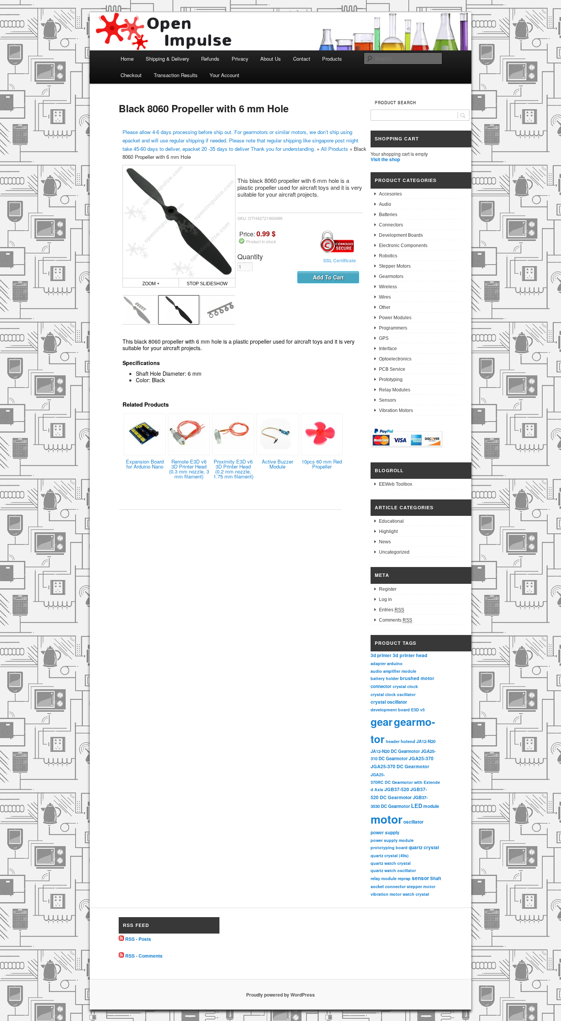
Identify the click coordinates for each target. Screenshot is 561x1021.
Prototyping (391, 379)
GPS (384, 338)
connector (381, 686)
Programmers (393, 328)
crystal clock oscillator (393, 694)
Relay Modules (394, 390)
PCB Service (392, 369)
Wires (385, 297)
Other (384, 307)
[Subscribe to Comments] (121, 955)
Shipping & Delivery (167, 58)
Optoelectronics (395, 359)
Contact (301, 58)
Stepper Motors (395, 266)
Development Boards (401, 235)
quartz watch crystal (391, 863)
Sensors (387, 400)
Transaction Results (176, 75)
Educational (391, 521)
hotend (408, 741)
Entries (391, 609)
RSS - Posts (138, 938)
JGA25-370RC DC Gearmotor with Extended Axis (405, 782)
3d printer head (410, 655)
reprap (404, 878)
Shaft (435, 878)
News (385, 541)
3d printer (381, 655)
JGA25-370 (421, 758)
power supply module (392, 840)
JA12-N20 (425, 741)
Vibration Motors (396, 410)
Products (332, 58)
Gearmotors (391, 276)
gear (382, 721)
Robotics (388, 255)
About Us (270, 58)
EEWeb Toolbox (395, 484)
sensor (420, 878)
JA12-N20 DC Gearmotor (395, 751)
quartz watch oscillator (393, 870)
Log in (385, 599)
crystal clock (405, 686)
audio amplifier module (393, 671)
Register (388, 589)
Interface (388, 348)
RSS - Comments (144, 955)
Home (127, 58)
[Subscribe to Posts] (121, 938)
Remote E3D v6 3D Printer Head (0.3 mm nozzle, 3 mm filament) (189, 469)
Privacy (240, 58)
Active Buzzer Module (277, 464)
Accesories (390, 194)
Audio (385, 204)
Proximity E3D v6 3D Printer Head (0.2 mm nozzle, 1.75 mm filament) (233, 469)
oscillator (413, 821)
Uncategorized (394, 552)
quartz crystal (424, 847)
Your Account (224, 75)
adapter (378, 663)
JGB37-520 (396, 789)
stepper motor (421, 886)
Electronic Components (403, 245)
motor (386, 819)
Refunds (210, 58)
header (393, 741)
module (431, 806)
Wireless (388, 286)
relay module (384, 878)
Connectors (391, 225)
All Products (334, 148)
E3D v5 (418, 709)
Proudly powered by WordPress (280, 994)
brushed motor (417, 678)
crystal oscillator (389, 701)
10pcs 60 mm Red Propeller (321, 464)
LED (416, 805)
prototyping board (389, 847)
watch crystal (416, 894)
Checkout (131, 75)
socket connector (388, 886)
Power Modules (395, 317)
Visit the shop (385, 159)
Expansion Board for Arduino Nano (145, 464)
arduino (395, 663)
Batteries (388, 214)
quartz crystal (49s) (390, 855)
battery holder (385, 678)
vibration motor (386, 894)
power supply (385, 832)
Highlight (388, 531)
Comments (395, 620)
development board (390, 709)
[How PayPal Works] (406, 448)
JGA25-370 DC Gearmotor (400, 766)
